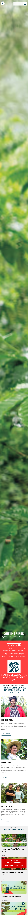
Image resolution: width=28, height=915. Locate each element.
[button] (18, 4)
